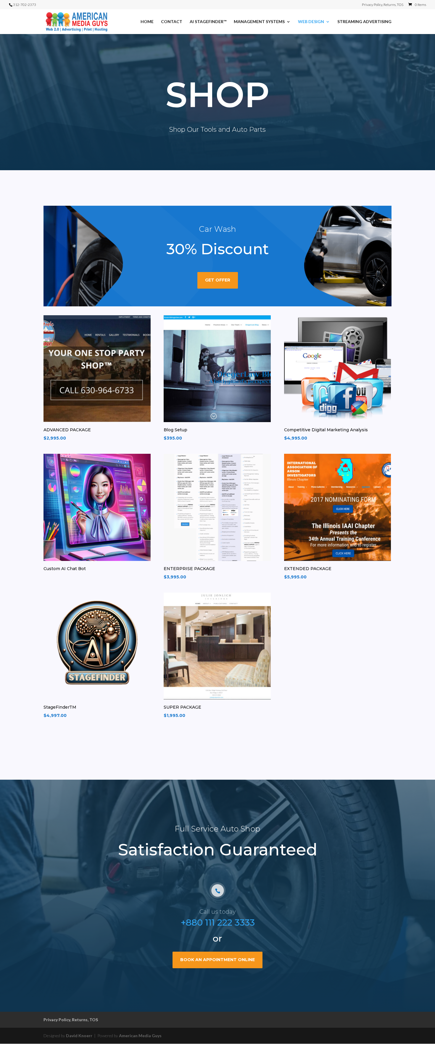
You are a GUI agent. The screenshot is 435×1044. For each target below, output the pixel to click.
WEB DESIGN (311, 22)
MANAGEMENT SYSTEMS (259, 22)
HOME (147, 22)
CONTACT (171, 22)
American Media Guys (140, 1035)
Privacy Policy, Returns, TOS (382, 5)
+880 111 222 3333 (218, 922)
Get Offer (217, 280)
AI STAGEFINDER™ (208, 22)
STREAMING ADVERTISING (364, 22)
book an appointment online (217, 959)
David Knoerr (79, 1035)
